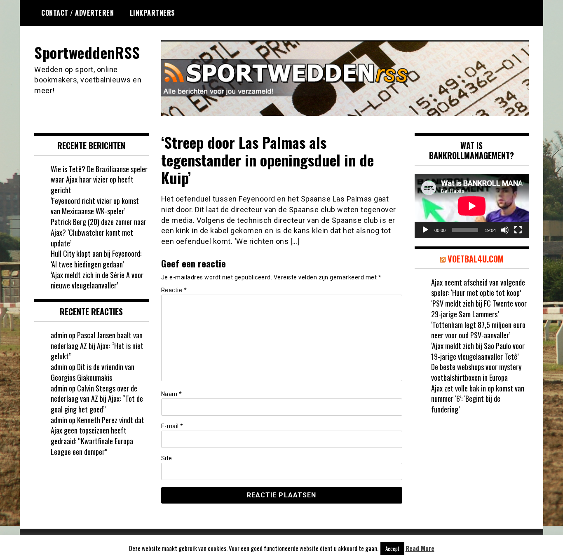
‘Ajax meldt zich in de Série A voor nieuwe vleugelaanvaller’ (97, 280)
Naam (171, 394)
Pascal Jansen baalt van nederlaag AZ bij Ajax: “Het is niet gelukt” (97, 345)
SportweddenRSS (87, 52)
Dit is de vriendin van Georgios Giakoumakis (92, 372)
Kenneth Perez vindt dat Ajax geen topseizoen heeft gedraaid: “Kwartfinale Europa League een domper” (97, 436)
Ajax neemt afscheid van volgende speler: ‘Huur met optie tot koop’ (478, 287)
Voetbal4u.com (476, 259)
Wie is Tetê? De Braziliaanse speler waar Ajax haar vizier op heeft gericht (99, 179)
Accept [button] (392, 548)
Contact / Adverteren (77, 13)
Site (166, 458)
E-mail (172, 426)
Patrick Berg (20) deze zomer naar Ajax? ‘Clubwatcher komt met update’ (98, 232)
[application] (472, 206)
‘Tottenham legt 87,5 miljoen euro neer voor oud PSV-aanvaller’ (478, 330)
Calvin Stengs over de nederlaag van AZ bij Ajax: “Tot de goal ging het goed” (97, 399)
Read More (420, 548)
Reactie (174, 290)
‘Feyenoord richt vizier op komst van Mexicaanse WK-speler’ (95, 206)
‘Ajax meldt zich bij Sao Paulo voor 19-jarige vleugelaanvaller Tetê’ (478, 351)
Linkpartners (152, 13)
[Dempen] (505, 230)
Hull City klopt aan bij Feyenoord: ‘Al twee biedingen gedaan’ (96, 258)
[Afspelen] (425, 230)
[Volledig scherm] (518, 230)
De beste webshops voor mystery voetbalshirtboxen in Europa (476, 372)
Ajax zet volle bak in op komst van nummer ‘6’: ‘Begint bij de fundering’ (477, 399)
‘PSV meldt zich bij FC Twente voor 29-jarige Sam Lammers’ (479, 308)
